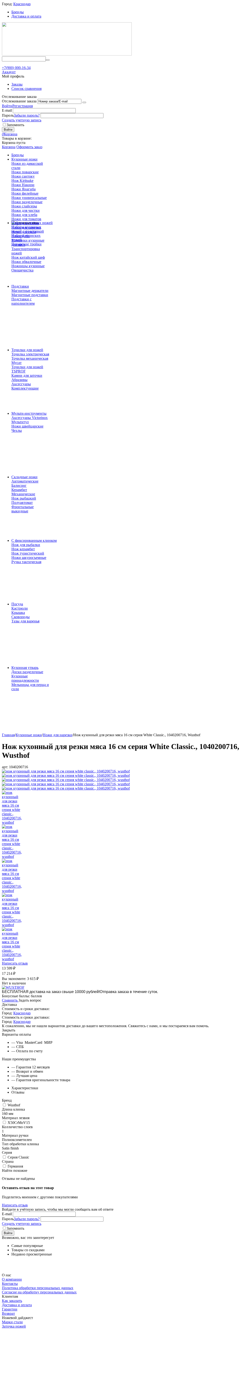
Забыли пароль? (27, 115)
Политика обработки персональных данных (37, 1288)
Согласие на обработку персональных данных (39, 1292)
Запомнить (15, 125)
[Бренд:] (13, 987)
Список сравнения (26, 89)
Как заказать (12, 1301)
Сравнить (10, 1000)
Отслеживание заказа (19, 101)
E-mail (7, 110)
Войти (7, 106)
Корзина (8, 147)
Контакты (10, 1284)
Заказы (17, 84)
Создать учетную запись (21, 120)
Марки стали (12, 1322)
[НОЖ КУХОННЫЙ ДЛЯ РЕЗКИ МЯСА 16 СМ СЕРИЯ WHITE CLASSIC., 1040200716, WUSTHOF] (66, 771)
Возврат (8, 1313)
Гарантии (9, 1309)
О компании (12, 1279)
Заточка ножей (14, 1326)
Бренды (17, 12)
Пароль (8, 115)
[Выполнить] (84, 102)
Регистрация (22, 106)
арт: (5, 767)
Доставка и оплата (26, 16)
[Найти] (48, 60)
